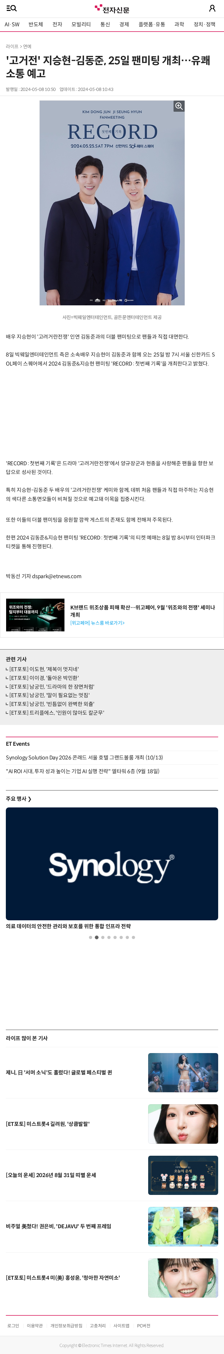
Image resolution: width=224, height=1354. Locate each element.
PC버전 (143, 1326)
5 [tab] (115, 937)
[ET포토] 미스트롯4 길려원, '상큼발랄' (48, 1124)
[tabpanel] (112, 870)
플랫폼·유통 (152, 24)
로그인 (13, 1326)
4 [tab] (109, 937)
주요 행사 (19, 799)
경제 (124, 24)
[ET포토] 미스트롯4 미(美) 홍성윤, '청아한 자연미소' (63, 1278)
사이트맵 (121, 1326)
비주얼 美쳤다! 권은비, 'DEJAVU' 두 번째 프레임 (58, 1226)
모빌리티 (81, 24)
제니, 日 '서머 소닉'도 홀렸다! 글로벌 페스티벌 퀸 (59, 1072)
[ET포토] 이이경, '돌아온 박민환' (44, 678)
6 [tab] (121, 937)
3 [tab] (102, 937)
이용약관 (35, 1326)
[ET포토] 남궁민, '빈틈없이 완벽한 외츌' (51, 704)
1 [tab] (90, 937)
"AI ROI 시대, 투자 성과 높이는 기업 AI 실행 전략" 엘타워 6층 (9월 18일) (83, 771)
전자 (57, 24)
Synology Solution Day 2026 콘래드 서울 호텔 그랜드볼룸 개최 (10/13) (84, 757)
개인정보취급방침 (66, 1326)
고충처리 (98, 1326)
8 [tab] (133, 937)
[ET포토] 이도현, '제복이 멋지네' (44, 669)
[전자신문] (112, 8)
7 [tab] (127, 937)
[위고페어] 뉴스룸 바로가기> (97, 623)
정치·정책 (205, 24)
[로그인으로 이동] (212, 8)
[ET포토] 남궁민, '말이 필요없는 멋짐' (49, 695)
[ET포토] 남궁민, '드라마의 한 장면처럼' (51, 687)
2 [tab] (96, 937)
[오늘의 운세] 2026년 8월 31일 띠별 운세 (51, 1175)
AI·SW (12, 24)
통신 (105, 24)
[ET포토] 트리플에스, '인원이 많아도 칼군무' (56, 713)
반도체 (36, 24)
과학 (179, 24)
